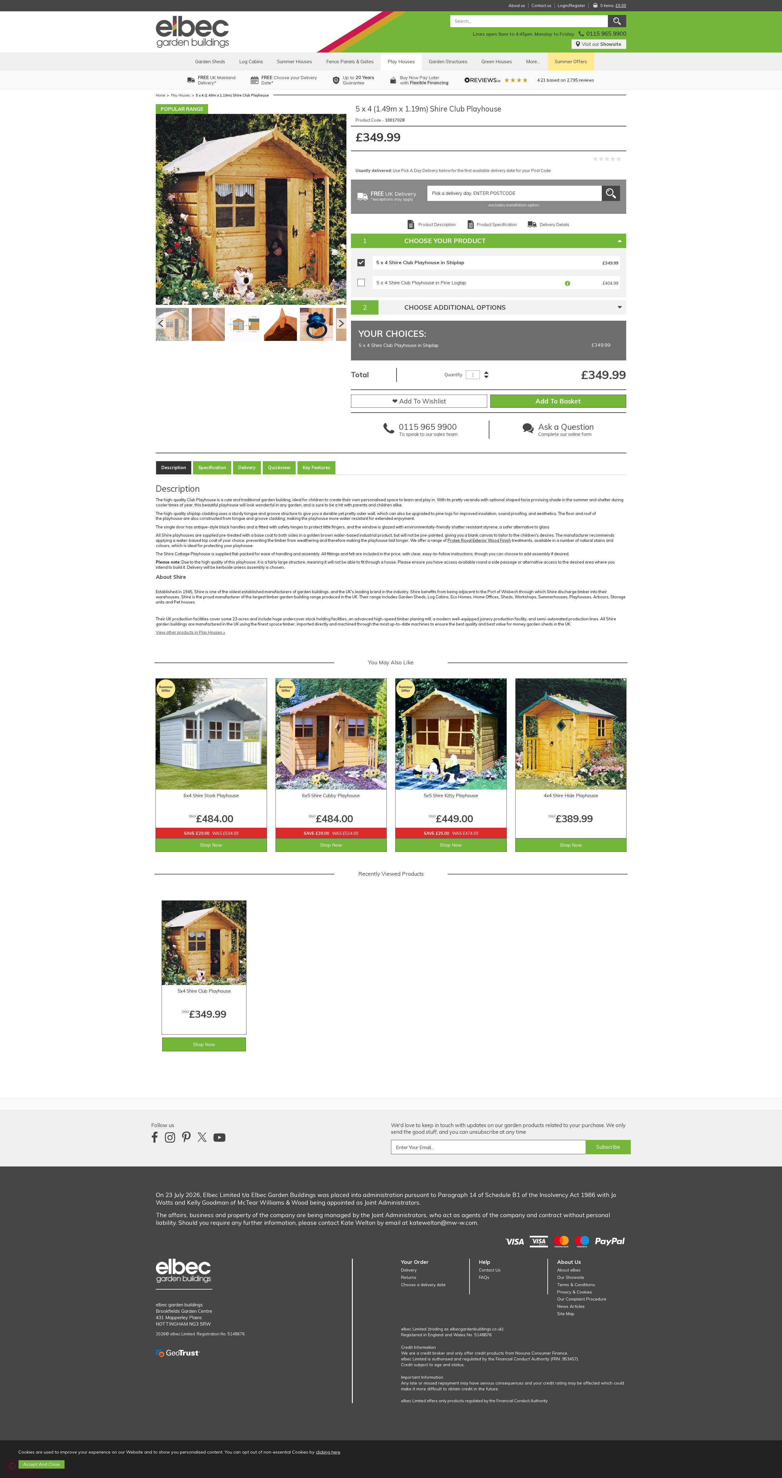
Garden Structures (448, 61)
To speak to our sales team (428, 431)
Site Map (565, 1313)
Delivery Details (554, 224)
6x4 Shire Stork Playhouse (211, 795)
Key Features (316, 467)
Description (173, 467)
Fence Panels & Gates (350, 61)
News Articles (571, 1306)
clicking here (328, 1452)
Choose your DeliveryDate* (289, 80)
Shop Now (211, 845)
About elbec (569, 1269)
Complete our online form (566, 431)
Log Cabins (251, 61)
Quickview (279, 467)
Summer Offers (571, 61)
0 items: (613, 5)
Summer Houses (294, 61)
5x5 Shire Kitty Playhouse (451, 795)
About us (517, 5)
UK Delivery (393, 197)
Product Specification (497, 224)
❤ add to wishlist (419, 401)
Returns (408, 1277)
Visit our (601, 44)
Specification (212, 467)
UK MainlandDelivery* (217, 80)
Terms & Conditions (576, 1284)
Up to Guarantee (358, 80)
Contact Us (490, 1269)
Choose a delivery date (423, 1284)
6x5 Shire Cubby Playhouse (331, 795)
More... (533, 61)
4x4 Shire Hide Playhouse (571, 795)
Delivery (247, 467)
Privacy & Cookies (574, 1291)
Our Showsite (570, 1277)
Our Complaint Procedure (581, 1298)
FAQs (484, 1277)
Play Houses (401, 61)
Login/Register (571, 5)
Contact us (541, 5)
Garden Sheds (210, 61)
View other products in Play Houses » (190, 632)
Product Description (437, 224)
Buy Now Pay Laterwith (424, 80)
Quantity (453, 375)
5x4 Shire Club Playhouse (204, 991)
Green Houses (496, 61)
